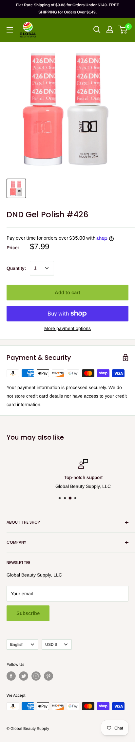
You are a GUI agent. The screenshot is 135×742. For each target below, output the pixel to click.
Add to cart (67, 292)
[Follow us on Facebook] (11, 676)
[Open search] (97, 29)
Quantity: (16, 268)
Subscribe (28, 613)
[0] (123, 29)
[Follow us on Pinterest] (48, 676)
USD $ (51, 644)
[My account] (109, 29)
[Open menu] (10, 30)
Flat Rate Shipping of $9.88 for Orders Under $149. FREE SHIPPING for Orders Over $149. (67, 8)
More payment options (67, 328)
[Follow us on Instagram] (36, 676)
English (17, 644)
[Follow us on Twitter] (23, 676)
